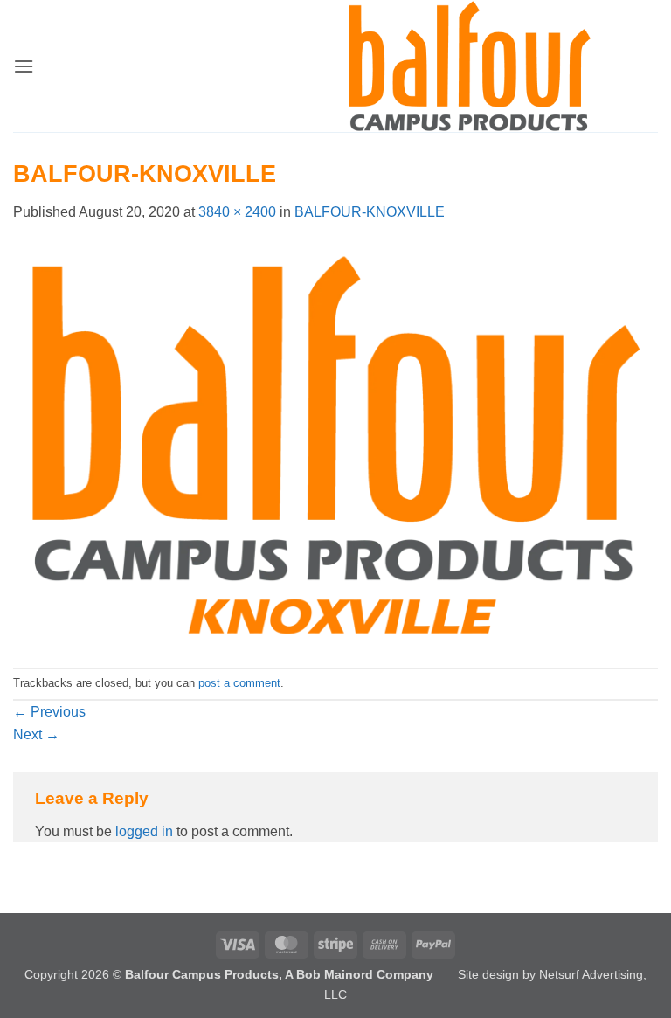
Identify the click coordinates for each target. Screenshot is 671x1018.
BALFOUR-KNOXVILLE (369, 211)
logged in (144, 831)
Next (36, 734)
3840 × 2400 (237, 211)
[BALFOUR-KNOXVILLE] (335, 444)
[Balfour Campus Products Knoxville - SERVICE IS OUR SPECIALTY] (469, 66)
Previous (49, 711)
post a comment (239, 682)
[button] (23, 66)
